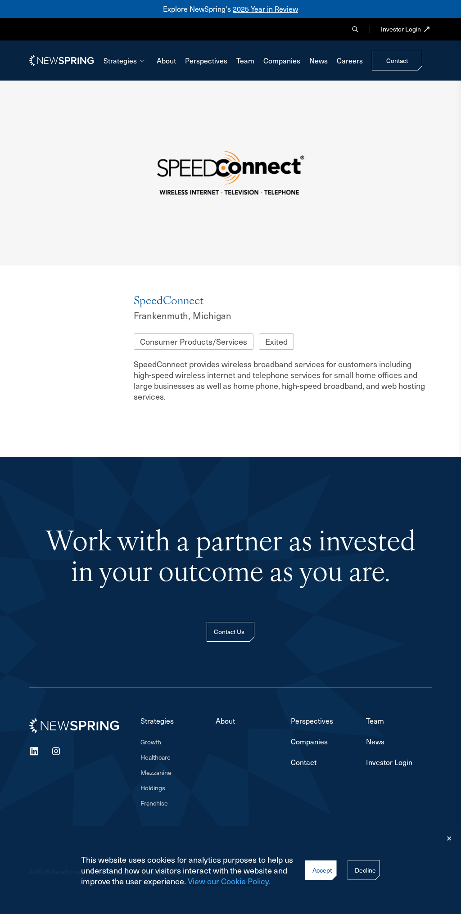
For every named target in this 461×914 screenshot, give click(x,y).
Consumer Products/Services (193, 341)
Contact (303, 762)
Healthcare (155, 757)
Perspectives (206, 60)
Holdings (152, 787)
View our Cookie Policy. (229, 881)
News (318, 60)
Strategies (120, 60)
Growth (150, 742)
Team (245, 60)
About (166, 60)
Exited (276, 341)
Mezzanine (156, 772)
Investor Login (401, 29)
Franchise (154, 803)
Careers (350, 60)
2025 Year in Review (265, 9)
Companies (281, 60)
